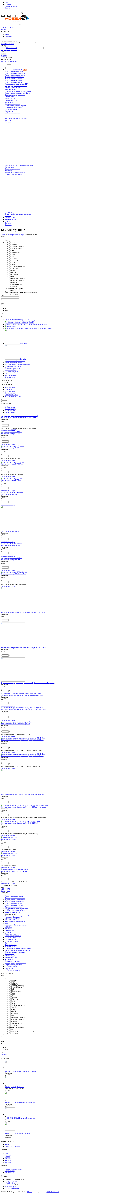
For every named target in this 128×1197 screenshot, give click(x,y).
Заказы (7, 35)
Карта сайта (9, 1162)
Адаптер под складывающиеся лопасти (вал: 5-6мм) (18, 417)
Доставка (8, 1158)
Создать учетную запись (9, 50)
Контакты (8, 1160)
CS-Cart (29, 1192)
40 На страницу (10, 409)
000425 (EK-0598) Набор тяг (14, 1087)
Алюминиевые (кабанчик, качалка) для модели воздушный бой (22, 794)
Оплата (7, 1157)
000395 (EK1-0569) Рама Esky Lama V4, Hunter (21, 1071)
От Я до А (8, 389)
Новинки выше (10, 387)
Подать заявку (9, 1171)
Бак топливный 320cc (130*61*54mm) (14, 871)
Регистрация (9, 44)
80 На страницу (10, 410)
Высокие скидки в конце (13, 396)
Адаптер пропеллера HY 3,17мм (12, 464)
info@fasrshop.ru (10, 1186)
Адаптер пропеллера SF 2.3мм (11, 531)
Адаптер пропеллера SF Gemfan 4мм (13, 574)
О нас (7, 2)
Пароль (3, 48)
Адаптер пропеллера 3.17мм (10, 434)
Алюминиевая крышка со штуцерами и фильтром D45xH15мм (22, 756)
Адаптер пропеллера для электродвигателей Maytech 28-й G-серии (23, 612)
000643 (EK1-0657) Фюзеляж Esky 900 (18, 1133)
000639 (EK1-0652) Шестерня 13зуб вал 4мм (20, 1118)
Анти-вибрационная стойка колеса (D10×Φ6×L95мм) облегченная (23, 807)
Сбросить (4, 1054)
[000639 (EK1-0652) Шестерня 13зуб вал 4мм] (10, 1114)
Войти (3, 44)
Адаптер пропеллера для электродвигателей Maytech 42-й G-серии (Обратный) (28, 683)
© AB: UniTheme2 (52, 1192)
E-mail (3, 46)
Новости (8, 4)
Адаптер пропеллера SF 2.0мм (11, 494)
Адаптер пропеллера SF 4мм (10, 559)
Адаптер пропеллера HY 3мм (11, 480)
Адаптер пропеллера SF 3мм (10, 545)
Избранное (8, 36)
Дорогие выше (10, 393)
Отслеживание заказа (8, 42)
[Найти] (20, 24)
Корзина (3, 61)
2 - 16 (8, 891)
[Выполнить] (35, 42)
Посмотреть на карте (12, 1188)
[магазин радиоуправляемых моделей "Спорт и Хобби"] (15, 22)
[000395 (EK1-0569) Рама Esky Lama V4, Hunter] (10, 1068)
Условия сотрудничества (13, 1169)
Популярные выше (11, 395)
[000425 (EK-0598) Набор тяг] (10, 1083)
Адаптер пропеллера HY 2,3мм (11, 448)
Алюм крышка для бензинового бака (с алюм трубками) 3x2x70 (22, 695)
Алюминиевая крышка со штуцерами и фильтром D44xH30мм (22, 740)
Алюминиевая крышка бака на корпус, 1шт (15, 724)
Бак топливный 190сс (8, 839)
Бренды (7, 8)
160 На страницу (10, 412)
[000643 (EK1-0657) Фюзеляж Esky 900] (10, 1130)
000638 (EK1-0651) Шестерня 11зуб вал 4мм (20, 1102)
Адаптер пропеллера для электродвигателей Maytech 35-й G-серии (23, 648)
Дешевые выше (10, 391)
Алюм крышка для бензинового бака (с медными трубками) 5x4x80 (24, 709)
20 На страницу (10, 407)
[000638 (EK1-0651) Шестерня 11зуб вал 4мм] (10, 1099)
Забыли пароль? (11, 48)
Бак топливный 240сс (8, 855)
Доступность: (9, 1088)
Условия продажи (11, 6)
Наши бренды (9, 1172)
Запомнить (6, 52)
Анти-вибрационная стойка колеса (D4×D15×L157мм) (19, 823)
